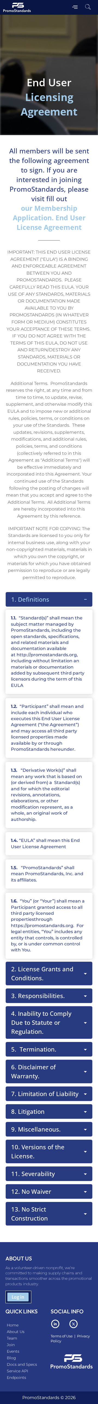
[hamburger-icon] (75, 7)
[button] (87, 7)
